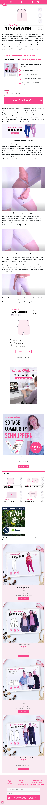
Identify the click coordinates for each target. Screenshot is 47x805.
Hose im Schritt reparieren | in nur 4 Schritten (34, 482)
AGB (18, 777)
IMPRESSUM (19, 778)
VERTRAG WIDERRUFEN (36, 784)
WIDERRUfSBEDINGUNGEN (22, 784)
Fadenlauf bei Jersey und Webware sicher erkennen (12, 496)
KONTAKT (33, 778)
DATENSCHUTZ (20, 780)
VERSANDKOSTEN (20, 782)
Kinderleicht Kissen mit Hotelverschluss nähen (12, 482)
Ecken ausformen (34, 496)
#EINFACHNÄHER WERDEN (37, 782)
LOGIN (33, 777)
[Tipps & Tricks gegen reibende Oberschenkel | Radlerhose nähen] (23, 18)
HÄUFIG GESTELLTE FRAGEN (37, 780)
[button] (2, 802)
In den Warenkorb (23, 466)
